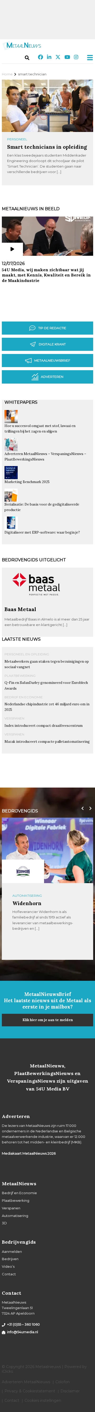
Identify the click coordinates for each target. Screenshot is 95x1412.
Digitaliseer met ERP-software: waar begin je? (42, 532)
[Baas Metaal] (36, 604)
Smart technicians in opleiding (47, 146)
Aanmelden (12, 1251)
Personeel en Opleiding (26, 654)
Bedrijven (10, 1259)
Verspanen (14, 718)
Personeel (17, 139)
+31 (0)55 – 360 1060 (23, 1324)
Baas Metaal (20, 609)
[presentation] (81, 808)
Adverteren (52, 377)
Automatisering (27, 896)
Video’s (8, 1266)
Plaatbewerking (20, 676)
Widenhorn (26, 903)
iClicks (7, 1371)
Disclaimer (70, 1391)
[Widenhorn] (22, 871)
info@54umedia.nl (22, 1332)
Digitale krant (52, 344)
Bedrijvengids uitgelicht (34, 559)
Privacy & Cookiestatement (29, 1391)
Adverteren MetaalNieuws (26, 1382)
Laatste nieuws (21, 639)
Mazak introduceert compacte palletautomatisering (47, 741)
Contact (9, 1274)
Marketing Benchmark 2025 (27, 482)
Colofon (62, 1382)
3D (4, 1223)
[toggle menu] (88, 57)
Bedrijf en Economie (23, 697)
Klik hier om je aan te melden (47, 1020)
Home (7, 74)
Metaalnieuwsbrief (52, 360)
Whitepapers (20, 402)
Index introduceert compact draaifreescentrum (43, 725)
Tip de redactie (52, 328)
